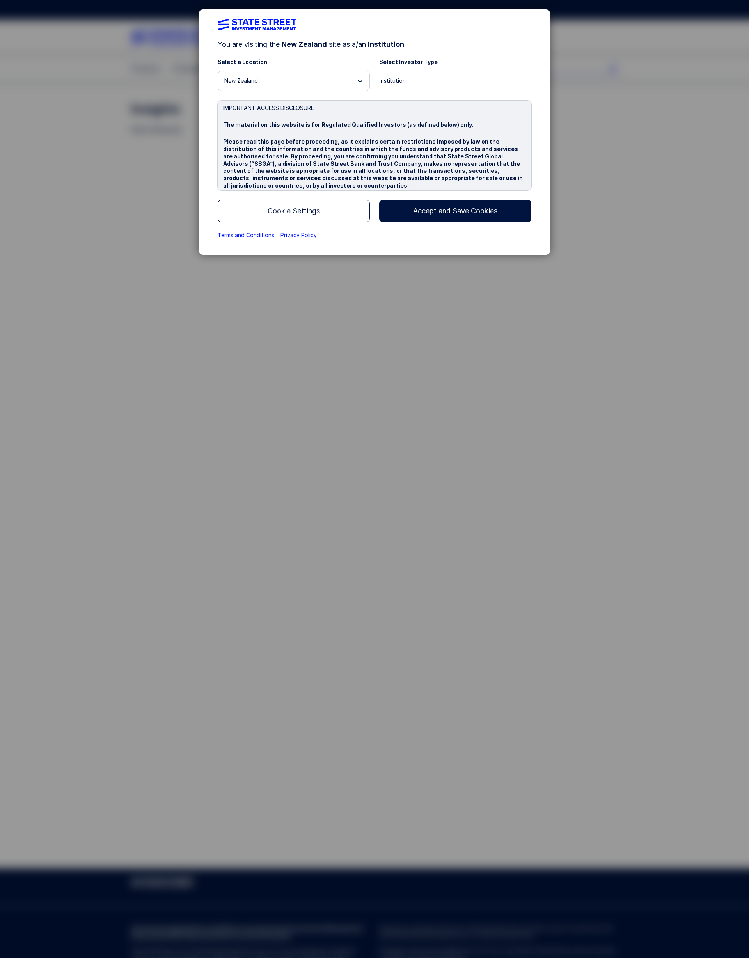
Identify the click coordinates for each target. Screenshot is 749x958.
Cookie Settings (294, 211)
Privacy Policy (298, 235)
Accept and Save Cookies (455, 211)
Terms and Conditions (246, 235)
